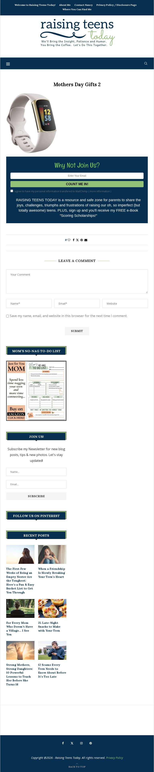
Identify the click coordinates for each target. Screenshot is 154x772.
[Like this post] (69, 240)
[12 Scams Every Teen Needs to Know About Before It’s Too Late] (52, 650)
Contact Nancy (83, 4)
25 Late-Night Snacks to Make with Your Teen (49, 626)
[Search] (146, 63)
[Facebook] (63, 743)
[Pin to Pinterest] (81, 240)
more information (100, 191)
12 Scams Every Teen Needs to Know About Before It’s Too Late (52, 670)
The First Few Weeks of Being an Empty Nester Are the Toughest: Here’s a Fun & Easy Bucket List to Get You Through (20, 580)
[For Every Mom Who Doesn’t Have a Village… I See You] (20, 608)
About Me (65, 4)
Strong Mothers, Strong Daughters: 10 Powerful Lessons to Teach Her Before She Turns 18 (19, 674)
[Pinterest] (90, 743)
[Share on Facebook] (73, 240)
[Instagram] (81, 743)
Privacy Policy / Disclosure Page (116, 4)
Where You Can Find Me (77, 9)
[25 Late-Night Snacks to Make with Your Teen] (52, 608)
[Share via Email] (85, 240)
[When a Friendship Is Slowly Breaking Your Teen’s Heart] (52, 554)
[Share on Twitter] (77, 240)
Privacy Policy (114, 758)
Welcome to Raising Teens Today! (35, 4)
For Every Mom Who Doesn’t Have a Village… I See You (19, 628)
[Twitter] (72, 743)
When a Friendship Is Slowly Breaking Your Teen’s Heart (51, 572)
